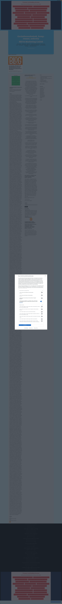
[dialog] (31, 302)
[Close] (45, 276)
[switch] (41, 292)
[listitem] (31, 290)
